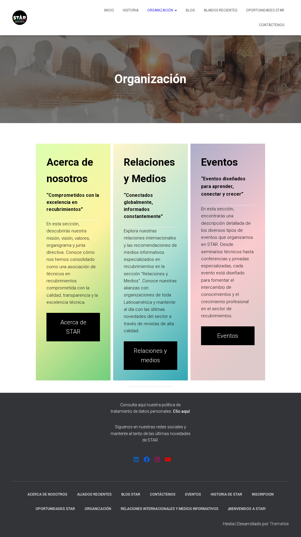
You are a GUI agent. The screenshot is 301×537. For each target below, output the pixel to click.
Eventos (227, 335)
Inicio (109, 10)
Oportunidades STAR (265, 10)
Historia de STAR (226, 494)
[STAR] (19, 17)
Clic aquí (181, 411)
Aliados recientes (220, 10)
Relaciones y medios (150, 355)
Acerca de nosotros (47, 494)
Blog (190, 10)
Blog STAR (130, 494)
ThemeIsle (279, 523)
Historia (130, 10)
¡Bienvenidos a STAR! (247, 509)
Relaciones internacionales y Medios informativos (169, 509)
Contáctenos (271, 25)
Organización (160, 10)
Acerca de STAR (73, 327)
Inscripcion (263, 494)
